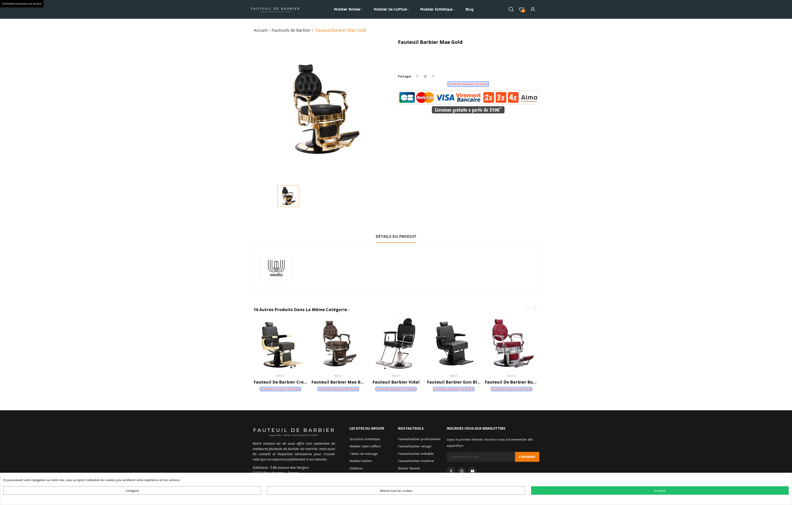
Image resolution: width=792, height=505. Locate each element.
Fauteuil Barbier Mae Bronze (338, 382)
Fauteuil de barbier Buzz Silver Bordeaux (511, 382)
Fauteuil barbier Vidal (396, 382)
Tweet (425, 76)
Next (534, 308)
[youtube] (472, 471)
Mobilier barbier (361, 461)
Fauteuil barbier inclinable (416, 453)
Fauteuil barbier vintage (414, 446)
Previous (526, 308)
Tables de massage (364, 453)
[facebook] (451, 471)
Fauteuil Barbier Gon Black (454, 382)
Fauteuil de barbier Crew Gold (280, 382)
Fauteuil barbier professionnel (419, 439)
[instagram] (461, 471)
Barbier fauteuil (409, 468)
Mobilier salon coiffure (365, 446)
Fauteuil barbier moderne (416, 461)
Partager (417, 76)
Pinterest (433, 76)
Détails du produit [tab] (396, 236)
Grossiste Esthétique (365, 439)
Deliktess (356, 468)
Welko (280, 376)
